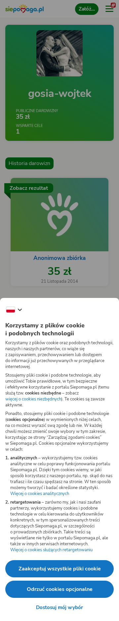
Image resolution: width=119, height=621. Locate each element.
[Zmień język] (14, 309)
